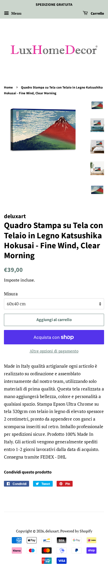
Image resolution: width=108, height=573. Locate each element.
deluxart (52, 530)
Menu (15, 13)
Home (8, 87)
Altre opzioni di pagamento (54, 351)
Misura (11, 294)
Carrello (97, 13)
